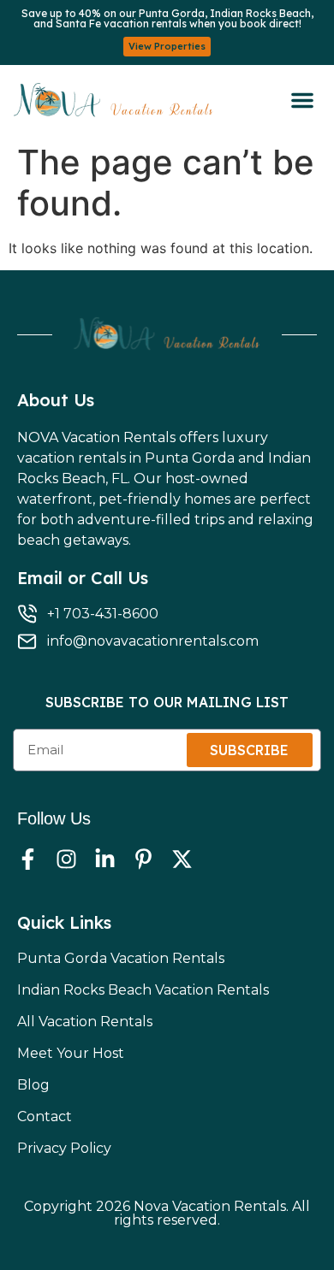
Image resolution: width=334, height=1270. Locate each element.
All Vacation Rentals (84, 1021)
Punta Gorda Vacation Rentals (120, 958)
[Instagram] (66, 859)
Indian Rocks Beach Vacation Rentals (143, 990)
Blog (33, 1085)
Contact (44, 1116)
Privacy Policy (64, 1148)
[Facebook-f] (28, 859)
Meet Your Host (70, 1053)
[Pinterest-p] (143, 859)
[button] (302, 100)
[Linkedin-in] (105, 859)
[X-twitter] (182, 859)
